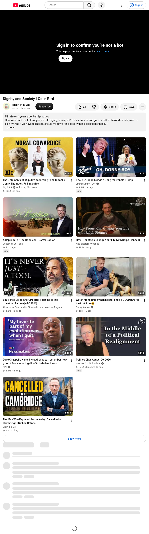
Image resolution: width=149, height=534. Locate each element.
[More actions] (142, 107)
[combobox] (65, 5)
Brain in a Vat (21, 105)
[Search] (89, 5)
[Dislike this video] (94, 107)
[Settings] (121, 5)
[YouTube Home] (21, 5)
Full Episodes (41, 116)
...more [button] (10, 127)
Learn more (102, 51)
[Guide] (6, 5)
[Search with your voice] (101, 5)
